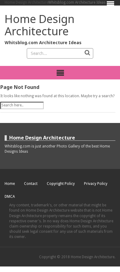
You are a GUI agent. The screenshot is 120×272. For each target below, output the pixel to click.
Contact (31, 184)
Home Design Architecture (26, 2)
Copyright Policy (61, 184)
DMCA (10, 196)
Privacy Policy (95, 184)
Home (10, 184)
